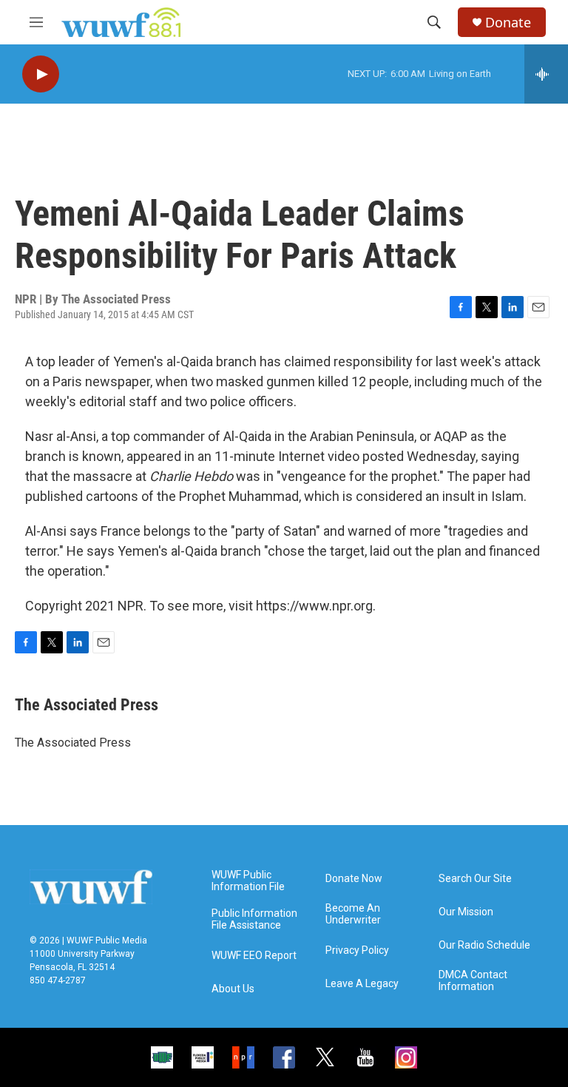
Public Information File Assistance (254, 919)
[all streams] (546, 74)
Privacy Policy (357, 950)
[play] (41, 74)
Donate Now (353, 878)
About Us (233, 989)
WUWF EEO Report (254, 955)
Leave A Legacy (362, 983)
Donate (508, 22)
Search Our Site (475, 878)
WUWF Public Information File (248, 880)
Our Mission (466, 912)
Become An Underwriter (353, 914)
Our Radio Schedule (484, 945)
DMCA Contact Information (473, 980)
